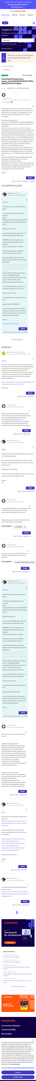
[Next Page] (22, 912)
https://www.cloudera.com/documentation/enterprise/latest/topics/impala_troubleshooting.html (14, 823)
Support (30, 15)
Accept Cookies (18, 1077)
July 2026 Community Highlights (11, 957)
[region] (18, 1059)
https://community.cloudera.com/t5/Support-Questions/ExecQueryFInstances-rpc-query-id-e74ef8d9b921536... (15, 894)
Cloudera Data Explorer (23, 88)
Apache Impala (11, 88)
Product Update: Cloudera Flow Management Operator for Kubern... (17, 974)
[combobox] (18, 44)
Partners (22, 15)
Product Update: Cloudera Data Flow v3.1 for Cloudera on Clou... (17, 981)
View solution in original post (10, 323)
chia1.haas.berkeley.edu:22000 (16, 128)
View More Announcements (18, 986)
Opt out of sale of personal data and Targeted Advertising (18, 1067)
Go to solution (27, 75)
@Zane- (5, 361)
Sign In (5, 23)
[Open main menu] (34, 23)
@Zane (6, 202)
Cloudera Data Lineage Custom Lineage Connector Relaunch (16, 967)
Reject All (18, 1072)
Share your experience (15, 55)
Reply (30, 178)
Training (14, 15)
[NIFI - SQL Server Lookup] (34, 339)
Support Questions (8, 66)
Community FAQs (8, 1029)
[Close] (33, 1040)
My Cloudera (6, 1034)
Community (5, 15)
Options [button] (6, 70)
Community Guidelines (10, 1026)
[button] (33, 106)
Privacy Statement (15, 1064)
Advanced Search (6, 48)
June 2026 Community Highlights (11, 962)
